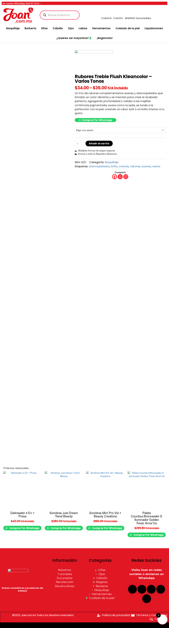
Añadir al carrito (99, 143)
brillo (114, 166)
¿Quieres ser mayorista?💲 (74, 38)
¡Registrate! (105, 38)
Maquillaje (13, 28)
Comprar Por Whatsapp (97, 120)
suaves (146, 166)
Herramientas (101, 28)
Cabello (58, 28)
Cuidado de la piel (128, 28)
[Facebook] (114, 176)
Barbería (30, 28)
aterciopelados (99, 166)
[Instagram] (125, 176)
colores (124, 166)
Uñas (44, 28)
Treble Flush (80, 124)
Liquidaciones (154, 28)
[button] (95, 120)
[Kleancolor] (94, 62)
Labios (83, 28)
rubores (135, 166)
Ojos (71, 28)
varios (156, 166)
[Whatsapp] (120, 176)
